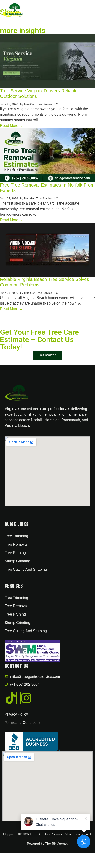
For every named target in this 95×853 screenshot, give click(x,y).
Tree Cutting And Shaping (26, 569)
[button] (88, 10)
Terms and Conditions (22, 723)
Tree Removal (16, 544)
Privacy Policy (16, 714)
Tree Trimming (16, 536)
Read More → (11, 126)
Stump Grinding (17, 561)
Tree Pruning (15, 553)
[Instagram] (26, 698)
